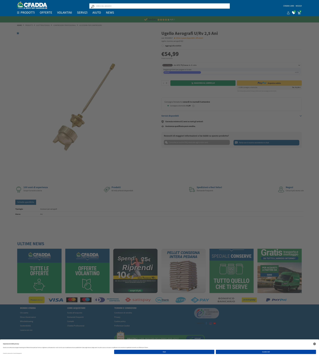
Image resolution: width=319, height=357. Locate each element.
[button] (287, 12)
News (110, 12)
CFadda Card (288, 6)
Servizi (82, 12)
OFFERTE (46, 12)
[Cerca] (92, 6)
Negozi (299, 6)
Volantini (64, 12)
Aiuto (96, 12)
